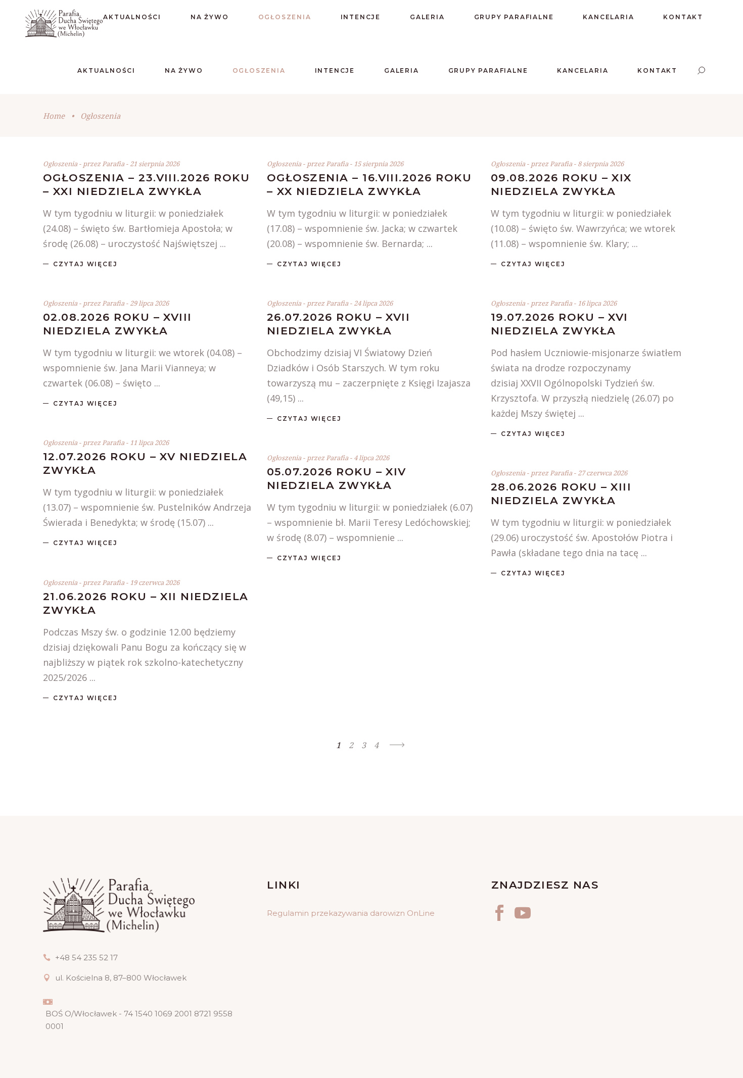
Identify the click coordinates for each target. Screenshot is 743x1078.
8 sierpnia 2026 (601, 163)
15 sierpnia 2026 (378, 163)
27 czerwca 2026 (602, 472)
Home (54, 116)
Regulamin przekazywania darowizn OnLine (351, 913)
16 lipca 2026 (597, 303)
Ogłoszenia (60, 163)
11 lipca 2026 (149, 442)
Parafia (114, 163)
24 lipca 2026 (373, 303)
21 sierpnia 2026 (154, 163)
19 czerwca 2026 (154, 582)
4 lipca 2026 (371, 457)
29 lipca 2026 (149, 303)
